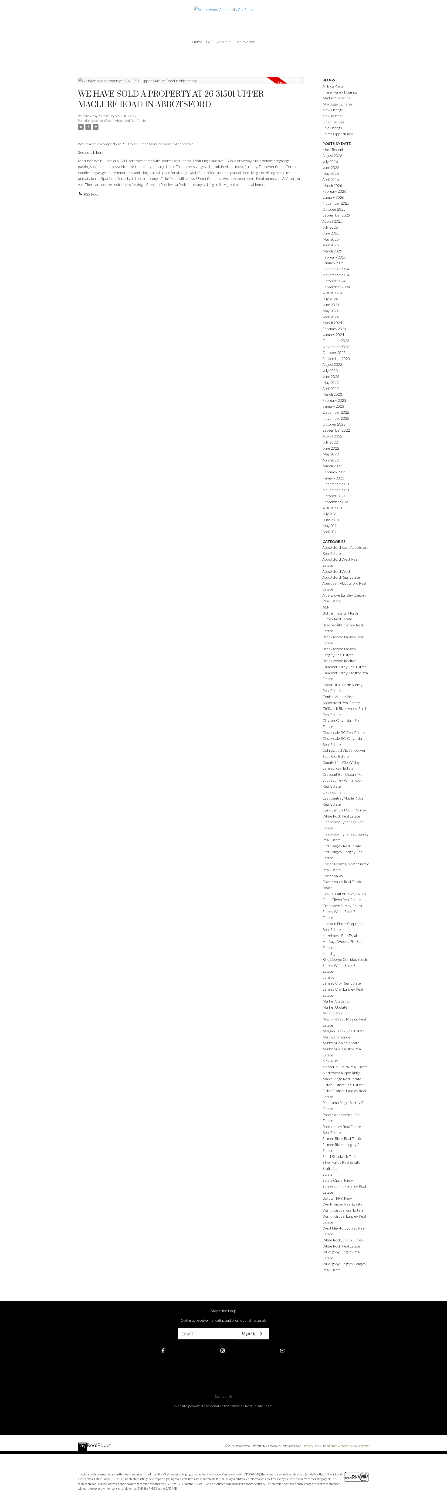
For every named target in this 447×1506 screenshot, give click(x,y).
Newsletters (332, 116)
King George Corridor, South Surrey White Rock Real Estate (344, 965)
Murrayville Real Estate (340, 1043)
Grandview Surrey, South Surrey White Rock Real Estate (342, 911)
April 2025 (330, 245)
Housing (328, 953)
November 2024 (335, 275)
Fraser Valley (332, 876)
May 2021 (330, 525)
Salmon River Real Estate (342, 1138)
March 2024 (332, 322)
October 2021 (333, 495)
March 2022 (332, 466)
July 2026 (330, 161)
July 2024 (330, 299)
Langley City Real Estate (341, 983)
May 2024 (330, 310)
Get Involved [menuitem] (244, 41)
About (222, 41)
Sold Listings (332, 128)
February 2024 (334, 328)
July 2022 (330, 442)
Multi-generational (336, 1037)
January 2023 (333, 406)
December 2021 (335, 484)
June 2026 (330, 167)
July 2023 (330, 370)
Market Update (334, 1007)
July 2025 (330, 227)
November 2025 (335, 203)
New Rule (330, 1061)
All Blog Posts (333, 86)
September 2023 (336, 358)
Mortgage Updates (337, 104)
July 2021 (330, 513)
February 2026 (334, 191)
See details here (91, 152)
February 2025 (334, 257)
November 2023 (335, 346)
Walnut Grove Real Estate (343, 1210)
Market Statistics (336, 1001)
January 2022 (333, 478)
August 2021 (332, 508)
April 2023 (330, 388)
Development (333, 792)
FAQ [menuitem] (209, 41)
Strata (327, 1174)
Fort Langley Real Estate (341, 846)
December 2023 (335, 340)
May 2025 (330, 239)
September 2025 (336, 215)
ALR (325, 607)
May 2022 (330, 454)
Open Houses (333, 122)
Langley (328, 977)
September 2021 (336, 502)
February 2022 (334, 472)
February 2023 (334, 400)
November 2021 (335, 490)
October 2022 (333, 424)
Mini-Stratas (332, 1013)
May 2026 (330, 173)
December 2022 (335, 412)
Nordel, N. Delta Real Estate (345, 1067)
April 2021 (330, 531)
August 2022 (332, 436)
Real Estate (331, 1132)
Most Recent (332, 149)
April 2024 (330, 316)
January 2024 (333, 334)
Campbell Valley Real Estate (344, 666)
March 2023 (332, 394)
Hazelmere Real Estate (340, 935)
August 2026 (332, 155)
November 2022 (335, 418)
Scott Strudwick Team (339, 1156)
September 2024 (336, 287)
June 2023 (330, 376)
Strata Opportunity (337, 134)
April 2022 (330, 460)
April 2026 (330, 179)
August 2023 (332, 364)
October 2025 (333, 209)
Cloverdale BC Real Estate (343, 732)
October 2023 (333, 352)
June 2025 (330, 233)
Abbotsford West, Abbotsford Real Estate (118, 120)
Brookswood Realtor (339, 660)
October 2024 (333, 281)
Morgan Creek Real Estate (343, 1031)
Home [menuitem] (197, 41)
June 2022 (330, 448)
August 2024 (332, 292)
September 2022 (336, 430)
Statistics (329, 1168)
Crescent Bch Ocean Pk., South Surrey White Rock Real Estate (342, 780)
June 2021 (330, 519)
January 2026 (333, 197)
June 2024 (330, 304)
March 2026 (332, 185)
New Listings (332, 110)
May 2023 (330, 382)
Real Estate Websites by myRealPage (346, 1446)
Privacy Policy (312, 1446)
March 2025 (332, 251)
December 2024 (335, 269)
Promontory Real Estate (341, 1126)
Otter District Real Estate (343, 1085)
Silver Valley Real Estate (341, 1162)
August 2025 (332, 221)
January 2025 (333, 263)
